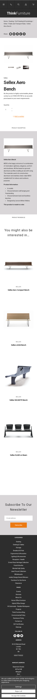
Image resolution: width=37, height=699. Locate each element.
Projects (18, 609)
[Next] (30, 67)
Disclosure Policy (18, 618)
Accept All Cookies (19, 696)
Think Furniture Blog (18, 612)
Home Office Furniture (18, 600)
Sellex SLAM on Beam (18, 455)
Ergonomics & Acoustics (18, 553)
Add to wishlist (19, 116)
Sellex (6, 78)
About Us (18, 597)
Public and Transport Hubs (17, 24)
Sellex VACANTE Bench (18, 400)
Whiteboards (18, 574)
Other (5, 24)
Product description (18, 128)
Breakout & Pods (18, 550)
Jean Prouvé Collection (18, 571)
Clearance (18, 583)
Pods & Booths (18, 565)
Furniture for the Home (18, 580)
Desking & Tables (18, 544)
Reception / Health (19, 559)
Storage (18, 547)
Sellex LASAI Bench (18, 345)
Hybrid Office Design (18, 603)
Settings (18, 687)
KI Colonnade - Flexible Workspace (18, 606)
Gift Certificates (18, 624)
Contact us (18, 621)
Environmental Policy (18, 615)
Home (6, 21)
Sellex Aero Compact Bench (18, 290)
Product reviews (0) (18, 217)
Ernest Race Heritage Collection (18, 562)
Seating (11, 21)
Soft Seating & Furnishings (23, 21)
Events (18, 591)
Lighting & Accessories (18, 556)
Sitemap (18, 627)
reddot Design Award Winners (18, 577)
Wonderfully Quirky (18, 568)
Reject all (18, 691)
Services (18, 594)
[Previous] (6, 67)
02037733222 (18, 655)
